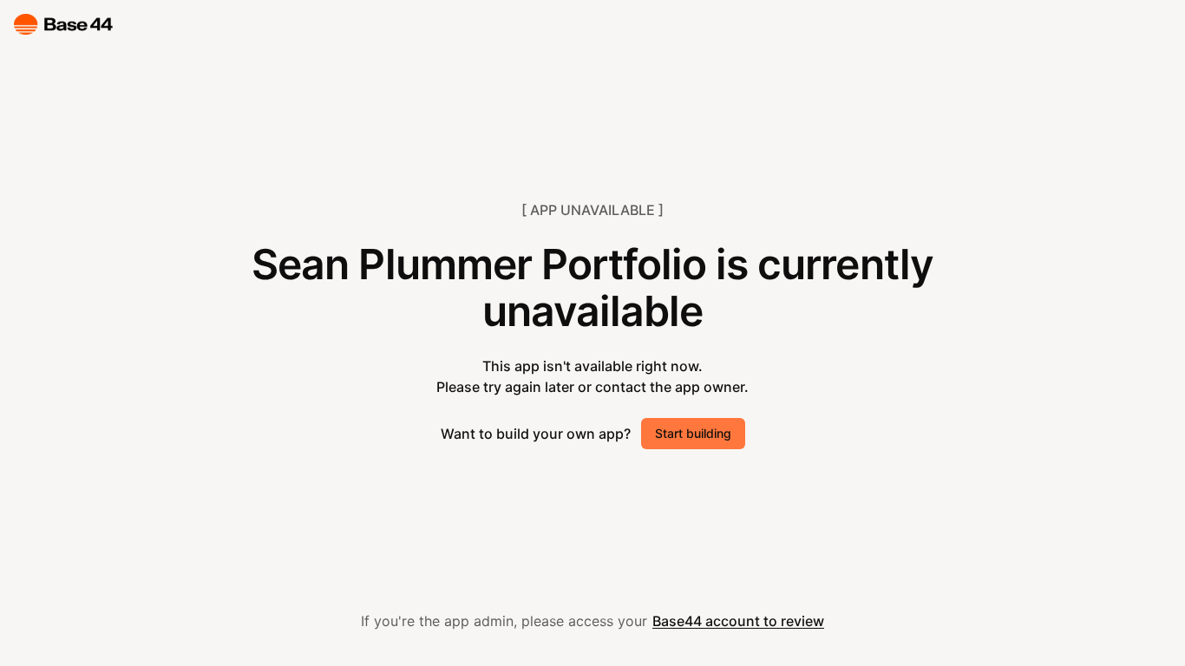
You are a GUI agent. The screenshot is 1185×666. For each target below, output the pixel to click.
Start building (693, 433)
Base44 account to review (738, 621)
